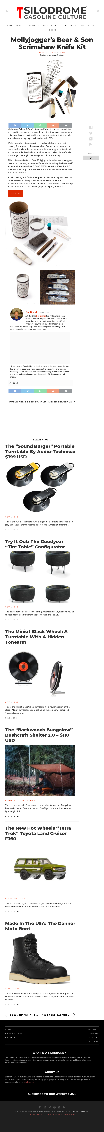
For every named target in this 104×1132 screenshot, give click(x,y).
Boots (8, 989)
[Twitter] (17, 383)
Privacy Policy (36, 1114)
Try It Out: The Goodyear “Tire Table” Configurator (35, 544)
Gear (73, 25)
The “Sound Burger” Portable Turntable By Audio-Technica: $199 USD (40, 452)
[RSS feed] (6, 11)
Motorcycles (31, 25)
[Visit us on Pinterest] (54, 1107)
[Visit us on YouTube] (45, 1107)
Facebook (93, 1029)
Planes (55, 25)
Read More (11, 530)
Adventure (11, 800)
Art (94, 25)
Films (65, 25)
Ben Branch (41, 316)
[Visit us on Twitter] (49, 1107)
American (44, 53)
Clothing (84, 25)
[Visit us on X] (91, 133)
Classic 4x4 (11, 899)
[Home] (52, 13)
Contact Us (69, 1114)
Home (10, 25)
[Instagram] (10, 383)
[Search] (98, 11)
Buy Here (15, 193)
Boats (45, 25)
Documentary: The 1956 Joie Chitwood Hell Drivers (24, 1015)
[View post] (40, 487)
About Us (10, 1037)
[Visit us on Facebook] (91, 127)
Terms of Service (54, 1114)
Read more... (28, 1082)
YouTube (94, 1037)
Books (52, 30)
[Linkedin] (14, 383)
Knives (61, 53)
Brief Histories (13, 1033)
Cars (18, 25)
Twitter (94, 1033)
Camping (23, 800)
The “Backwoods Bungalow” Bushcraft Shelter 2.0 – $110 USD (39, 735)
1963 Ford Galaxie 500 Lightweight (58, 1015)
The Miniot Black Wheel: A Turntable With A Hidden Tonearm (36, 637)
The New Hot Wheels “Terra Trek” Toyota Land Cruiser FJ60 (38, 833)
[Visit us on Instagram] (91, 139)
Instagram (93, 1042)
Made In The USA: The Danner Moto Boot (40, 926)
